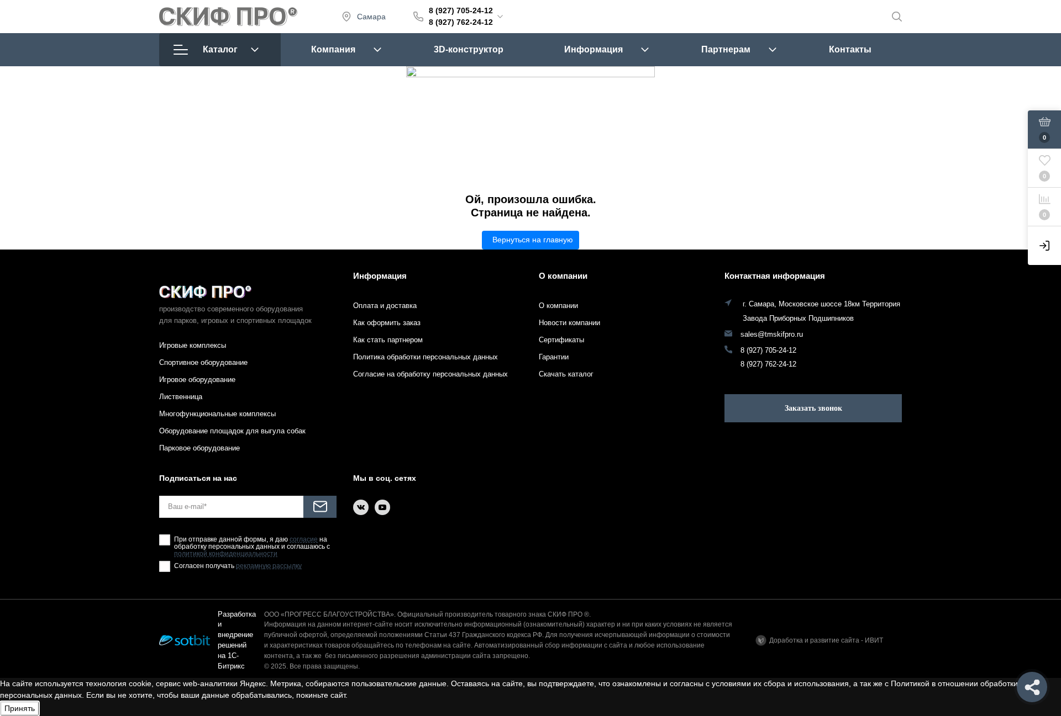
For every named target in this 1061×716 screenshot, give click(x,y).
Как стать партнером (388, 340)
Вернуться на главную (532, 239)
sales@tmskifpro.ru (771, 334)
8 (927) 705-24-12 (461, 10)
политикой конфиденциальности (225, 554)
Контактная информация (774, 275)
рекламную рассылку (269, 566)
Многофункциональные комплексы (217, 414)
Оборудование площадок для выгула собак (232, 431)
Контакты (850, 49)
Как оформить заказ (387, 323)
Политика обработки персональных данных (425, 357)
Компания (333, 49)
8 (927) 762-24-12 (461, 22)
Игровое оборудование (197, 379)
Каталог (220, 49)
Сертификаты (561, 340)
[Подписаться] (320, 507)
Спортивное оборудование (203, 362)
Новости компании (569, 323)
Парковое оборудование (199, 448)
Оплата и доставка (385, 305)
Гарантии (554, 357)
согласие (304, 540)
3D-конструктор (468, 49)
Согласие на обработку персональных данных (430, 374)
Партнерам (725, 49)
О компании (563, 275)
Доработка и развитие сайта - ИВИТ (826, 640)
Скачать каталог (566, 374)
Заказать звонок (813, 408)
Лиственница (180, 397)
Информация (593, 49)
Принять (19, 708)
